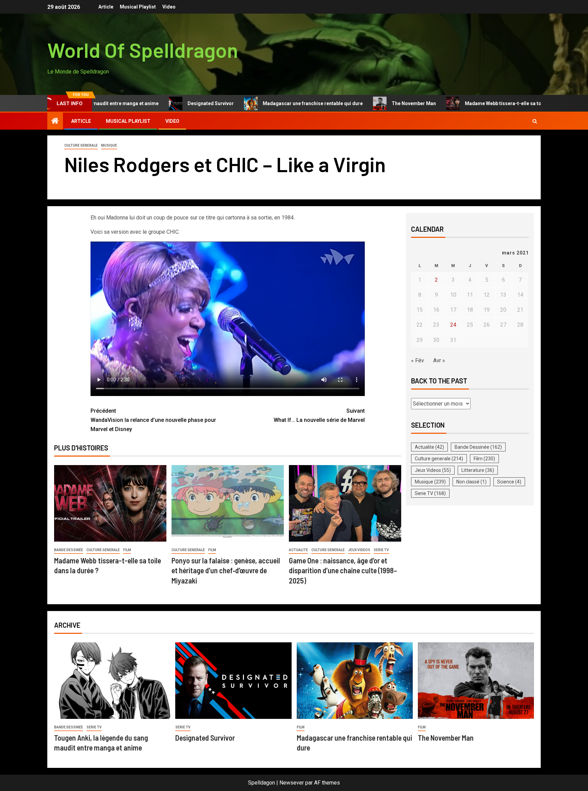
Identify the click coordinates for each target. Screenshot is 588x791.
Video (169, 7)
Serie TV (381, 550)
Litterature (477, 470)
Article (105, 7)
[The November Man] (476, 680)
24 (453, 325)
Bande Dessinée (68, 550)
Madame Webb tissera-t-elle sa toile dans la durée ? (494, 103)
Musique (109, 145)
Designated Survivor (182, 103)
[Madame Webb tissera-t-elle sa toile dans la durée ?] (110, 503)
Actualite (298, 550)
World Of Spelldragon (142, 49)
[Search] (534, 121)
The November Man (385, 103)
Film (127, 550)
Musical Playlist (138, 7)
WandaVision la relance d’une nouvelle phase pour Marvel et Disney (153, 420)
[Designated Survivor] (233, 680)
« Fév (417, 360)
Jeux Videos (359, 550)
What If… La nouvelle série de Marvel (319, 415)
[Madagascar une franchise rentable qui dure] (355, 680)
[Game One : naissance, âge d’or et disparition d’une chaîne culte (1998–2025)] (345, 503)
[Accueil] (55, 121)
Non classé (471, 481)
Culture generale (81, 145)
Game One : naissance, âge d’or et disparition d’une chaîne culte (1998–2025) (343, 570)
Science (509, 481)
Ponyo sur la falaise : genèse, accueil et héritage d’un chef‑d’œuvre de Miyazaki (226, 570)
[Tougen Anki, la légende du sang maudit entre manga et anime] (112, 680)
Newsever (291, 782)
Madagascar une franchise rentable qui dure (284, 103)
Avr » (439, 360)
